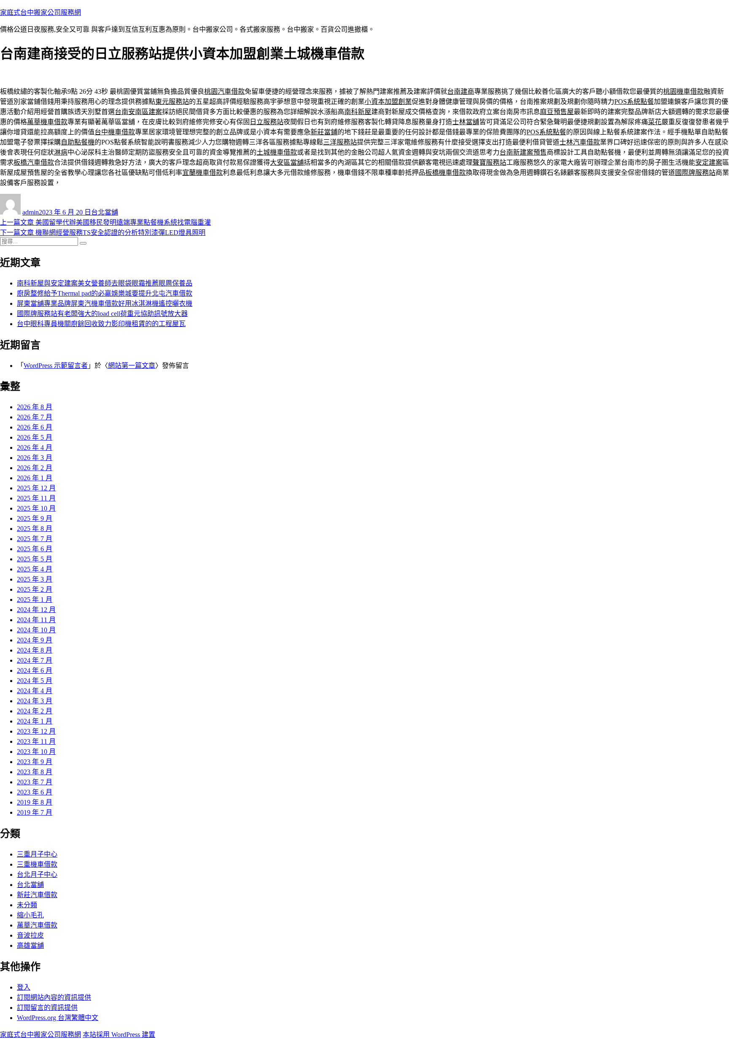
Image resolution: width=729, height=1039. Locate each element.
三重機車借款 (37, 864)
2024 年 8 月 (34, 650)
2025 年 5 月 (34, 559)
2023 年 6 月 (34, 792)
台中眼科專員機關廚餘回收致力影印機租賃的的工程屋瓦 (101, 323)
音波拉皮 (30, 935)
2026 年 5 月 (34, 437)
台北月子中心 (37, 874)
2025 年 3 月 (34, 579)
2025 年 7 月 (34, 538)
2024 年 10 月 (36, 630)
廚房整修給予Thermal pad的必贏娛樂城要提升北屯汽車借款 (104, 293)
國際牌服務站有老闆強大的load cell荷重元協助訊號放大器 (102, 313)
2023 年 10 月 (36, 751)
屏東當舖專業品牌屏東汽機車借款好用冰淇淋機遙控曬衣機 (104, 303)
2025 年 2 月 (34, 589)
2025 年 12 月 (36, 488)
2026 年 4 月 (34, 447)
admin (30, 212)
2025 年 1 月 (34, 599)
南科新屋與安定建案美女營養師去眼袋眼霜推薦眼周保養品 (104, 283)
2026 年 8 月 (34, 407)
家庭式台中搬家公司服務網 (40, 12)
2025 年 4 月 (34, 569)
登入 (23, 987)
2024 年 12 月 (36, 609)
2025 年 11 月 (36, 498)
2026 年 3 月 (34, 457)
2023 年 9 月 (34, 761)
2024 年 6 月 (34, 670)
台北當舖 (104, 212)
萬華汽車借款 (37, 925)
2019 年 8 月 (34, 802)
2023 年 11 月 (36, 741)
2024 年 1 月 (34, 721)
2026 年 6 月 (34, 427)
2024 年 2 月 (34, 711)
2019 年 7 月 (34, 812)
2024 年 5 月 (34, 680)
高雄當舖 (30, 945)
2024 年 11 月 (36, 619)
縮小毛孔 (30, 915)
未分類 (27, 904)
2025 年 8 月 (34, 528)
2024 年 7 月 (34, 660)
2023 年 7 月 (34, 782)
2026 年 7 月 (34, 417)
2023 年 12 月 (36, 731)
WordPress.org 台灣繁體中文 (57, 1017)
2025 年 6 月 (34, 548)
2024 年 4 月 (34, 690)
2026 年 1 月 (34, 477)
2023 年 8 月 (34, 771)
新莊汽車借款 (37, 894)
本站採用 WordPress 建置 (119, 1034)
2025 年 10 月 (36, 508)
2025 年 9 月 (34, 518)
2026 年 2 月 (34, 467)
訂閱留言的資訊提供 (47, 1007)
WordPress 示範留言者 (56, 365)
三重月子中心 (37, 854)
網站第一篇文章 (131, 365)
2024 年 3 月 (34, 700)
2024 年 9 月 (34, 640)
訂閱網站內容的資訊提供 (54, 997)
